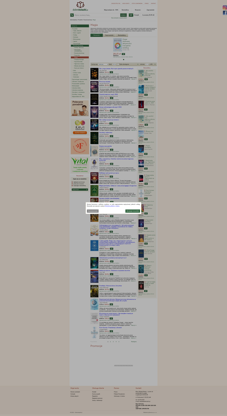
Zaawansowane (93, 211)
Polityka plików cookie (112, 206)
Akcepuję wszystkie (132, 211)
